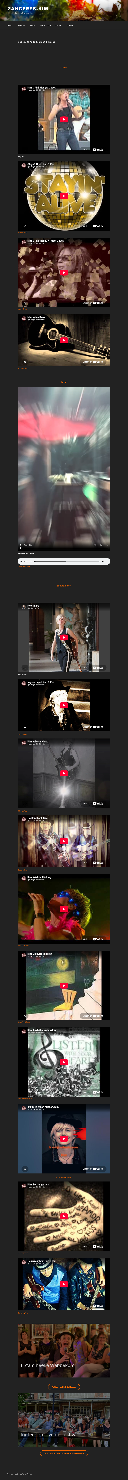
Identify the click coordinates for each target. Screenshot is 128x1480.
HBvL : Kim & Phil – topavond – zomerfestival (64, 1453)
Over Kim (21, 25)
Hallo (10, 25)
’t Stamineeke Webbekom (47, 1365)
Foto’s (58, 25)
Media (32, 25)
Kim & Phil (44, 25)
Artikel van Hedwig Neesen (64, 1387)
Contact (69, 25)
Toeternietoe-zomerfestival (49, 1434)
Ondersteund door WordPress (19, 1474)
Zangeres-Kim (28, 9)
